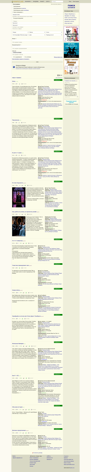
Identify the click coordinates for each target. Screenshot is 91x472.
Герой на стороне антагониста (49, 145)
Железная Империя (18, 343)
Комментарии (33, 462)
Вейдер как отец (57, 103)
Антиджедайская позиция (48, 307)
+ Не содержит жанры (17, 42)
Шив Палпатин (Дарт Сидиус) (54, 163)
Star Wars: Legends (47, 336)
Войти (14, 456)
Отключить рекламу (37, 452)
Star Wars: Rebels (55, 146)
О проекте (66, 456)
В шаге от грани (16, 153)
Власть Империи (41, 147)
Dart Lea (43, 245)
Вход (70, 1)
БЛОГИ (47, 1)
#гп (70, 15)
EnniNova (67, 84)
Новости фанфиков (34, 457)
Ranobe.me (49, 459)
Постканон (46, 106)
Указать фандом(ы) (17, 12)
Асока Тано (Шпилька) (46, 93)
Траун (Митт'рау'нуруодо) (53, 164)
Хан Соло (59, 94)
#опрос (75, 17)
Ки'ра (56, 94)
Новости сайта (67, 462)
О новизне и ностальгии (70, 80)
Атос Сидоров (44, 270)
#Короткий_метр (68, 23)
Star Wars (44, 413)
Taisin (42, 412)
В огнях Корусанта (17, 183)
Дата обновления (59, 77)
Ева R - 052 (15, 375)
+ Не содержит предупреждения (19, 48)
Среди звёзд (16, 290)
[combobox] (34, 15)
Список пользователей (35, 461)
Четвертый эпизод (49, 205)
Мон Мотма (51, 386)
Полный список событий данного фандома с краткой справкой (28, 68)
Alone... (14, 81)
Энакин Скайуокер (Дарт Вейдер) (52, 162)
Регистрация (76, 1)
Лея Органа (51, 94)
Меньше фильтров (58, 57)
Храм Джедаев (50, 103)
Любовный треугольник (43, 400)
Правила (66, 457)
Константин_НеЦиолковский (48, 348)
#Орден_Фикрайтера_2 (70, 13)
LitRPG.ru (49, 456)
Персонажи (32, 464)
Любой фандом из (19, 8)
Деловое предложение (19, 430)
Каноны (31, 466)
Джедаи (44, 103)
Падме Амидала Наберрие (47, 135)
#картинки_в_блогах (69, 21)
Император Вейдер (42, 105)
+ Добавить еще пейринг (17, 27)
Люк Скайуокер (45, 94)
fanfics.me (72, 467)
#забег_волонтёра (69, 17)
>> (13, 259)
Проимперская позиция (43, 146)
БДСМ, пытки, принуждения (51, 367)
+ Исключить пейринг (17, 28)
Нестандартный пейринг (54, 400)
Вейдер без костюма (45, 309)
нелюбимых (26, 10)
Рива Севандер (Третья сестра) (45, 134)
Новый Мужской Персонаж (48, 299)
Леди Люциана (51, 188)
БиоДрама (43, 295)
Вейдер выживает (54, 230)
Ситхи (43, 367)
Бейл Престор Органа (43, 164)
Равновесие (15, 120)
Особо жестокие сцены (43, 402)
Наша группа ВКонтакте (69, 464)
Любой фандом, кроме (21, 10)
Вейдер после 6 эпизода (53, 366)
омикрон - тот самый (46, 321)
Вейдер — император (47, 364)
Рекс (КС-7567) (48, 193)
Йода (61, 249)
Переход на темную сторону (56, 202)
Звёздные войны (46, 87)
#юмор (73, 15)
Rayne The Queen (45, 86)
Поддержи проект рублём (71, 101)
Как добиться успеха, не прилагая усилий (24, 211)
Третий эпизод (56, 204)
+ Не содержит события (17, 54)
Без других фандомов (18, 18)
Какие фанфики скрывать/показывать (20, 59)
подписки (24, 8)
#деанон (74, 19)
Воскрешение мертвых (52, 105)
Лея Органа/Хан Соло (48, 91)
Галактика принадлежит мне (20, 265)
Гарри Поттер (67, 82)
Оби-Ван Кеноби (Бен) (57, 133)
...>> (76, 95)
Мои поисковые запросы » (56, 4)
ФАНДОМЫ (35, 1)
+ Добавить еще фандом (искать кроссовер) (22, 16)
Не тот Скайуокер (17, 240)
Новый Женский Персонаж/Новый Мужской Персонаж (50, 354)
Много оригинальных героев (50, 368)
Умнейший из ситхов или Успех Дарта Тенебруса (26, 316)
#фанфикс (67, 15)
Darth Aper (53, 216)
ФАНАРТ (42, 1)
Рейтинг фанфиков (34, 459)
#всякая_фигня (68, 19)
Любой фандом (16, 6)
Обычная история (17, 407)
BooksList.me (50, 457)
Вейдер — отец (55, 364)
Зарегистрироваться (17, 457)
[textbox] (22, 52)
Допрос (39, 367)
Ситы (50, 146)
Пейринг (15, 21)
